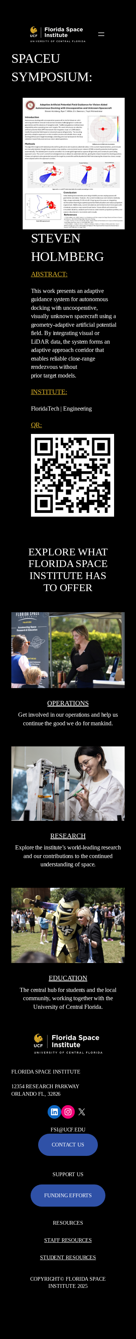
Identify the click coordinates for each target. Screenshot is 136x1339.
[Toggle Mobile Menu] (128, 8)
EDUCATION (68, 978)
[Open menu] (101, 34)
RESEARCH (67, 836)
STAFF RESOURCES (68, 1240)
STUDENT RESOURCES (68, 1257)
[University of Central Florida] (57, 9)
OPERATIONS (67, 703)
